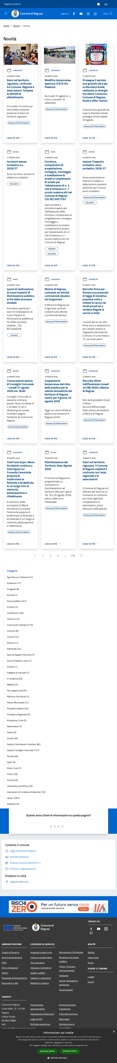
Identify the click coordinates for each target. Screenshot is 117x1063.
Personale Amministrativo (14, 978)
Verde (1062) (13, 798)
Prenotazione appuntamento (37, 1007)
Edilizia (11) (12, 642)
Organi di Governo (10, 952)
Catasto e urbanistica (40, 978)
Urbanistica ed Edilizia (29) (20, 786)
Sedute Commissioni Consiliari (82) (24, 744)
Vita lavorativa (37, 962)
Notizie (16, 151)
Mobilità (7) (12, 684)
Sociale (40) (12, 756)
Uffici (4, 962)
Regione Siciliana (12, 4)
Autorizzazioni (66, 990)
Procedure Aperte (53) (17, 708)
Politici (5, 973)
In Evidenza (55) (14, 678)
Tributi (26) (12, 774)
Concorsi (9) (12, 631)
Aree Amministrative (12, 957)
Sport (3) (11, 762)
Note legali (64, 1019)
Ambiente (63, 975)
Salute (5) (11, 732)
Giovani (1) (12, 666)
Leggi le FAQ (36, 1019)
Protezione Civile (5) (16, 720)
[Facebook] (73, 13)
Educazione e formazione (71, 952)
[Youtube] (80, 13)
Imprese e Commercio (40, 967)
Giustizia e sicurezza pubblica (69, 959)
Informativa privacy (68, 1014)
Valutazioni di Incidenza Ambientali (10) (26, 792)
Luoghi (91, 976)
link (85, 1045)
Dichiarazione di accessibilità (66, 1026)
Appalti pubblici (37, 973)
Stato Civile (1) (14, 768)
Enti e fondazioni (10, 967)
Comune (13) (13, 619)
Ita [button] (105, 4)
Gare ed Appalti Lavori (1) (19, 660)
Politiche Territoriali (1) (18, 696)
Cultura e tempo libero (41, 957)
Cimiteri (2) (12, 607)
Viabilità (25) (13, 804)
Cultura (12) (13, 637)
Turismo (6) (12, 780)
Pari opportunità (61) (17, 690)
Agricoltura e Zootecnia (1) (20, 577)
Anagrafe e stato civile (41, 952)
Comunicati (17, 70)
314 (73, 555)
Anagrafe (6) (13, 589)
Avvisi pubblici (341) (16, 601)
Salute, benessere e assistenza (68, 982)
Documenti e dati (10, 983)
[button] (58, 1058)
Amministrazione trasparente (67, 1007)
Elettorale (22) (14, 648)
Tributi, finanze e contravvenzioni (67, 968)
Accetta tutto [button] (47, 1051)
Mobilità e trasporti (39, 983)
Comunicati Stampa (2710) (20, 625)
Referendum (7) (14, 726)
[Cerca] (111, 13)
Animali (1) (12, 595)
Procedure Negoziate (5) (18, 714)
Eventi (91, 982)
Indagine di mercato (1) (18, 672)
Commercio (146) (15, 613)
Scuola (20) (12, 738)
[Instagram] (87, 13)
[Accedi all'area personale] (98, 4)
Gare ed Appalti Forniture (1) (21, 654)
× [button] (114, 1031)
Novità (16, 26)
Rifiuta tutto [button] (70, 1051)
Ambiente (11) (14, 583)
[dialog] (58, 1045)
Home (6, 26)
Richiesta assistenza (40, 1024)
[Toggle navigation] (5, 13)
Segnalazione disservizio (42, 1014)
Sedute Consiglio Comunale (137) (23, 750)
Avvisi (53, 151)
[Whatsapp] (94, 13)
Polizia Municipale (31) (18, 702)
